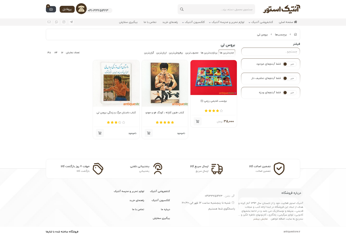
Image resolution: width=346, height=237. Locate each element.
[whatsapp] (56, 22)
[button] (198, 121)
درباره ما (165, 209)
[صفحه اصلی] (295, 34)
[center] (182, 9)
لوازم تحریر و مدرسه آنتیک (228, 22)
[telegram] (71, 22)
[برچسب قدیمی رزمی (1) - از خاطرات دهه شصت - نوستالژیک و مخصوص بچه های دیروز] (213, 77)
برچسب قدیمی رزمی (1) (214, 101)
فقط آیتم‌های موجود (268, 64)
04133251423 (217, 195)
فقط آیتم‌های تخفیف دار (266, 78)
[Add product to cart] (149, 133)
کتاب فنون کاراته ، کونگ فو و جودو (165, 113)
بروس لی (262, 34)
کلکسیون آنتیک (195, 22)
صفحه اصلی (286, 22)
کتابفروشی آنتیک (262, 22)
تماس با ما (150, 22)
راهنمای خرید (170, 22)
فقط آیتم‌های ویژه (270, 92)
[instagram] (64, 22)
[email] (49, 22)
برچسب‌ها (281, 34)
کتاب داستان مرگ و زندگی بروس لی (116, 113)
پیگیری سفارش (128, 22)
